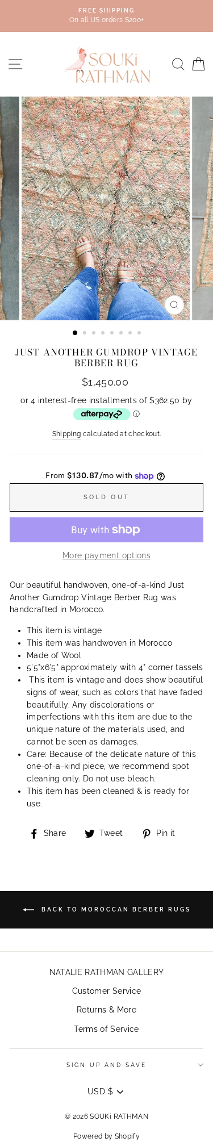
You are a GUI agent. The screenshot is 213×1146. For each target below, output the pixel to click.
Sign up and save (106, 1064)
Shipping (66, 434)
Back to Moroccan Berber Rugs (115, 909)
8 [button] (140, 334)
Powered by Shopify (106, 1136)
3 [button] (95, 334)
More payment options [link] (106, 555)
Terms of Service (106, 1029)
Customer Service (106, 991)
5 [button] (113, 334)
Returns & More (106, 1009)
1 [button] (75, 333)
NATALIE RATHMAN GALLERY (106, 972)
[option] (106, 16)
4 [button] (104, 334)
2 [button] (86, 334)
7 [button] (131, 334)
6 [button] (122, 334)
